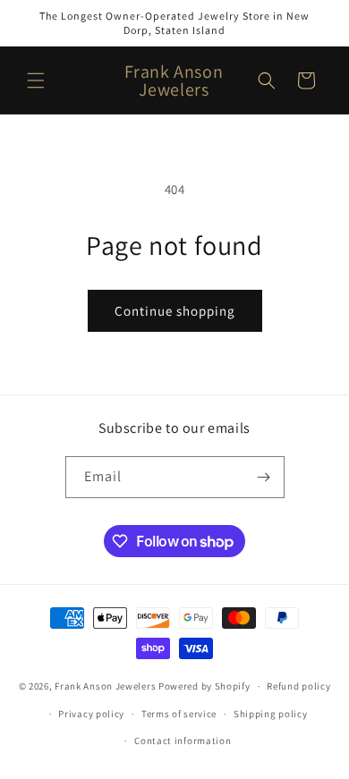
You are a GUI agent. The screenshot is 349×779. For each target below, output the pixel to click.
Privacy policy (91, 713)
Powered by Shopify (204, 686)
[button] (35, 80)
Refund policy (298, 686)
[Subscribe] (264, 477)
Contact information (182, 740)
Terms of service (179, 713)
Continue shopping (175, 310)
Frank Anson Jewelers (106, 686)
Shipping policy (271, 713)
